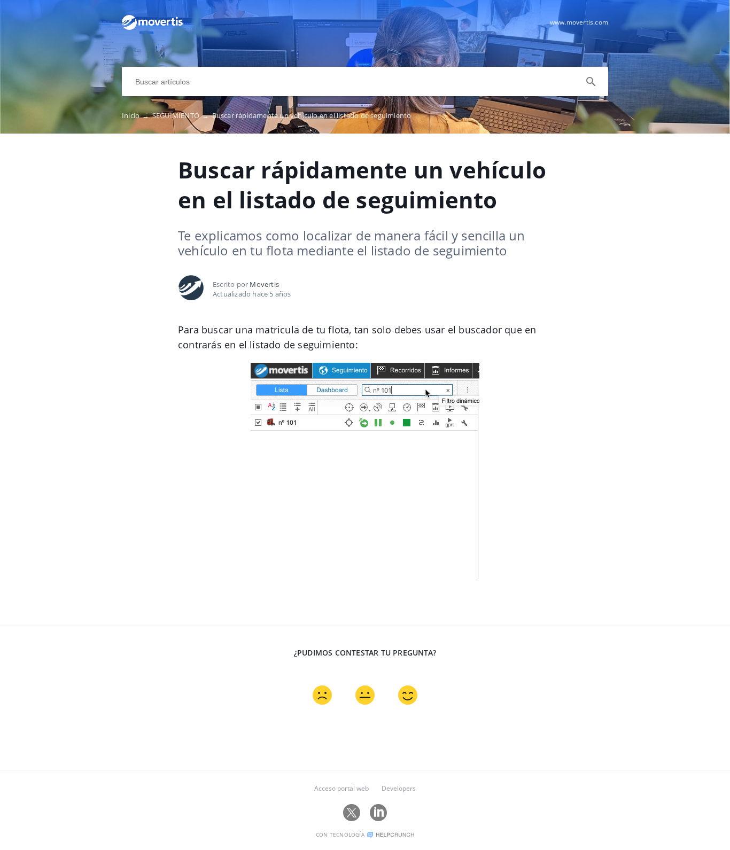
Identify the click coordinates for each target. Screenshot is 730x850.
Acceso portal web (341, 788)
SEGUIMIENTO (180, 115)
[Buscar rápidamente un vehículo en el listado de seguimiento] (152, 27)
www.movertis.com (579, 22)
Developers (399, 788)
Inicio (136, 115)
